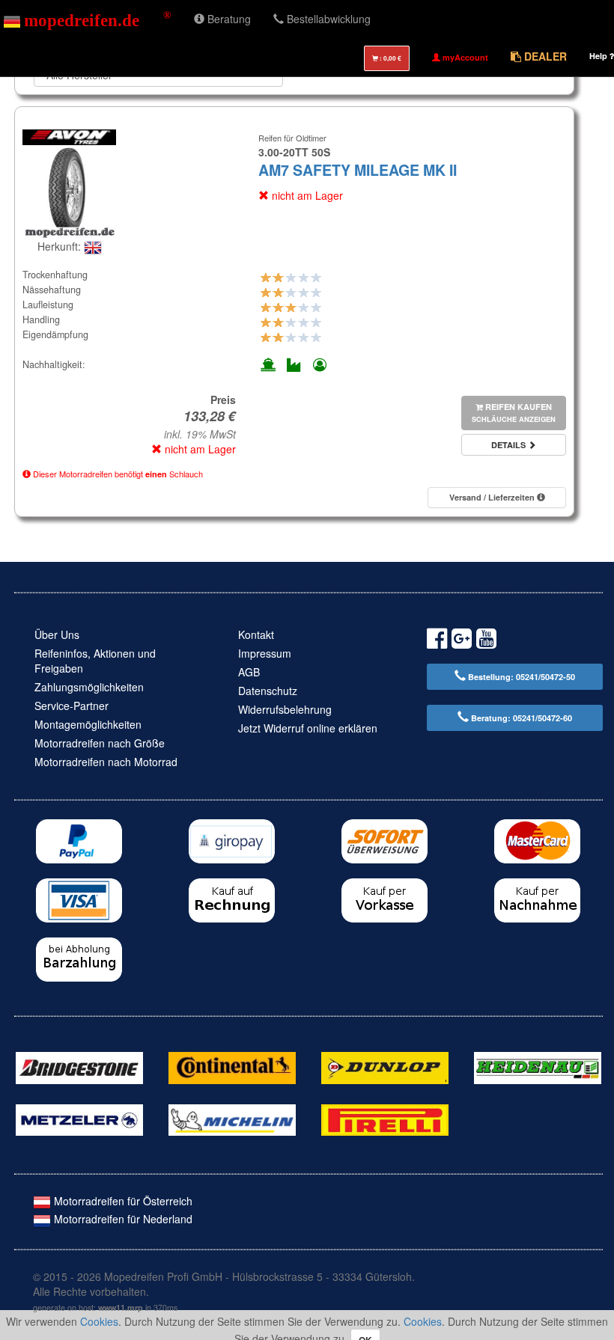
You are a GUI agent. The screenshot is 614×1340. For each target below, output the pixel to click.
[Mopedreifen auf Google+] (462, 641)
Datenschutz (267, 690)
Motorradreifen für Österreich (121, 1200)
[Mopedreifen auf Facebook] (437, 641)
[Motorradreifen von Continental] (232, 1066)
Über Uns (56, 634)
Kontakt (256, 634)
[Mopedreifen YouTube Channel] (486, 641)
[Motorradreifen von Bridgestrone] (79, 1066)
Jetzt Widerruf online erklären (307, 728)
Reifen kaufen (514, 412)
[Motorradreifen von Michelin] (232, 1118)
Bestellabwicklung (327, 18)
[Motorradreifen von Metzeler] (79, 1118)
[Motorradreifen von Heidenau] (537, 1066)
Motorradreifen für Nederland (121, 1218)
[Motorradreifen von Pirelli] (384, 1118)
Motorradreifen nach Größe (99, 742)
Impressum (264, 653)
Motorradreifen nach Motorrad (105, 761)
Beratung (227, 18)
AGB (249, 671)
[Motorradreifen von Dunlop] (384, 1066)
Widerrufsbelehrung (285, 709)
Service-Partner (71, 705)
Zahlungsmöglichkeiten (89, 686)
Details (509, 444)
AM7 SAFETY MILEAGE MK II (357, 169)
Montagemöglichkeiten (88, 724)
